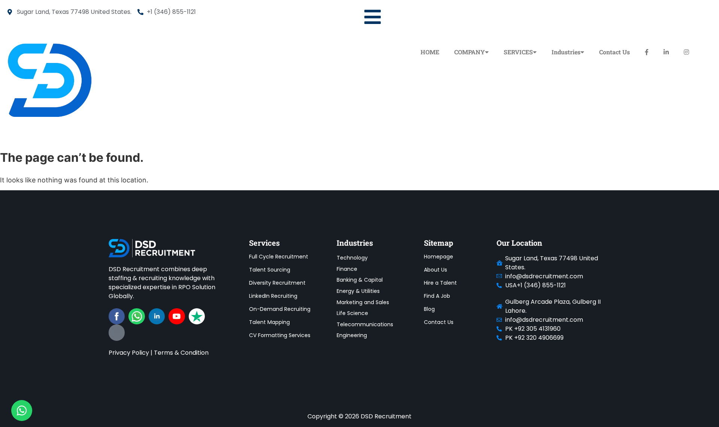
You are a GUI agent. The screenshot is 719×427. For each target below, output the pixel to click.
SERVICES (518, 52)
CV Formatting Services (279, 335)
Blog (429, 309)
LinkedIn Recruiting (273, 296)
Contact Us (614, 52)
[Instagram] (117, 332)
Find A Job (437, 296)
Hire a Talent (440, 283)
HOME (430, 52)
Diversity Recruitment (277, 283)
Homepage (438, 256)
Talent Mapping (269, 322)
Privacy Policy (129, 352)
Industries (566, 52)
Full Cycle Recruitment (278, 256)
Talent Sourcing (269, 269)
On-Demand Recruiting (279, 309)
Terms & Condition (181, 352)
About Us (435, 269)
